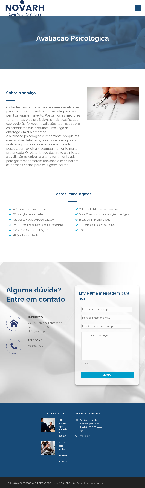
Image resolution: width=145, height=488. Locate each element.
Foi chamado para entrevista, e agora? (63, 428)
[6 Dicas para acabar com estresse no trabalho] (48, 448)
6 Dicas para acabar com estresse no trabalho (63, 452)
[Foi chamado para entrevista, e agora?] (48, 425)
